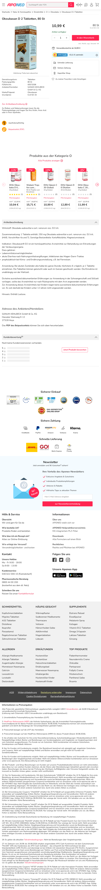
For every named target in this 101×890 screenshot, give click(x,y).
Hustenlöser (41, 659)
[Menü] (3, 4)
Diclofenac (7, 624)
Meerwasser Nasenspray (47, 670)
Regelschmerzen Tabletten (14, 635)
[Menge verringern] (54, 37)
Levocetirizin (8, 674)
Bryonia (73, 681)
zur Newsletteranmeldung (67, 503)
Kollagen (73, 624)
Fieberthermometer (78, 655)
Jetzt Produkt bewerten (74, 349)
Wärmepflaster (43, 613)
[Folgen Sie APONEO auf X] (61, 559)
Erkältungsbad (42, 666)
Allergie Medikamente (12, 655)
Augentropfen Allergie (12, 663)
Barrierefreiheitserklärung (62, 696)
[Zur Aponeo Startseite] (15, 4)
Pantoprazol (75, 666)
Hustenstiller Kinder (45, 677)
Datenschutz (86, 692)
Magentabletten (43, 635)
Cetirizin (6, 670)
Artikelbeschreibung (13, 222)
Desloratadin (8, 681)
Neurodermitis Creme (79, 659)
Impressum (71, 692)
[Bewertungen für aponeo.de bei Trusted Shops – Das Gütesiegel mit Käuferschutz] (13, 400)
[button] (97, 184)
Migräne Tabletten (10, 616)
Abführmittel (42, 631)
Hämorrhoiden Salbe (45, 627)
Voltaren (40, 624)
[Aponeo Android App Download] (76, 575)
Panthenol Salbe (77, 677)
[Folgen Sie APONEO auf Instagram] (68, 559)
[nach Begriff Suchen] (71, 4)
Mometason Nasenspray (13, 666)
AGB (11, 692)
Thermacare (41, 620)
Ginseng (73, 638)
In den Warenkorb (85, 37)
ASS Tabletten (9, 620)
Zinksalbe (73, 663)
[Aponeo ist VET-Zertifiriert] (51, 400)
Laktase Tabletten (77, 635)
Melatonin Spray (77, 620)
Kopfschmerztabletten (12, 613)
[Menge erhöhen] (66, 37)
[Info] (97, 54)
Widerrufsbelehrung (27, 692)
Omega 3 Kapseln (77, 631)
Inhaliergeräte (42, 674)
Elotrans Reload (76, 613)
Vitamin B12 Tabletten (80, 627)
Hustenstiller (42, 655)
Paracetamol (8, 631)
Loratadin (6, 677)
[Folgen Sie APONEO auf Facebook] (54, 559)
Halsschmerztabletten (46, 663)
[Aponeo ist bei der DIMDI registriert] (39, 400)
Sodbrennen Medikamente (48, 616)
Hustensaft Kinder (44, 681)
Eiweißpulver (75, 616)
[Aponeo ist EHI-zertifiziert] (26, 400)
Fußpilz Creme (76, 670)
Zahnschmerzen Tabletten (14, 638)
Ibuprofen (6, 627)
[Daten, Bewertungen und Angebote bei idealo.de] (76, 400)
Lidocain (39, 638)
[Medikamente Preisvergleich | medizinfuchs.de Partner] (88, 400)
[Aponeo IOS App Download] (59, 575)
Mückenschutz (76, 674)
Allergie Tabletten (10, 659)
